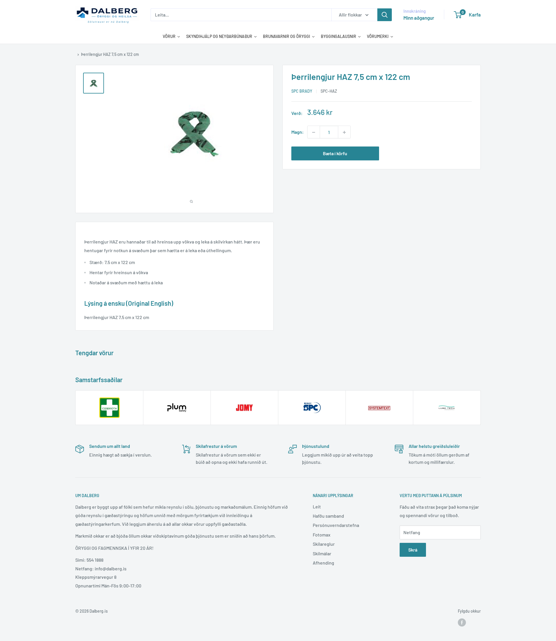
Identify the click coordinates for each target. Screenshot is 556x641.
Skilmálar (322, 553)
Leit (317, 506)
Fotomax (321, 534)
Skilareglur (324, 544)
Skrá (412, 549)
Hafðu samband (328, 516)
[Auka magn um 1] (344, 132)
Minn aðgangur (418, 18)
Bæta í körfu (335, 153)
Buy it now (427, 153)
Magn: (297, 132)
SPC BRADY (301, 91)
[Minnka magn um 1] (314, 132)
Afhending (323, 562)
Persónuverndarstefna (336, 525)
